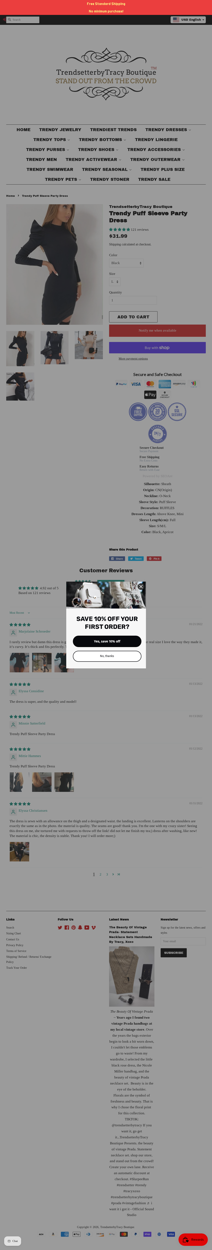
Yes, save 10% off (107, 641)
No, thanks (107, 656)
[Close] (141, 587)
